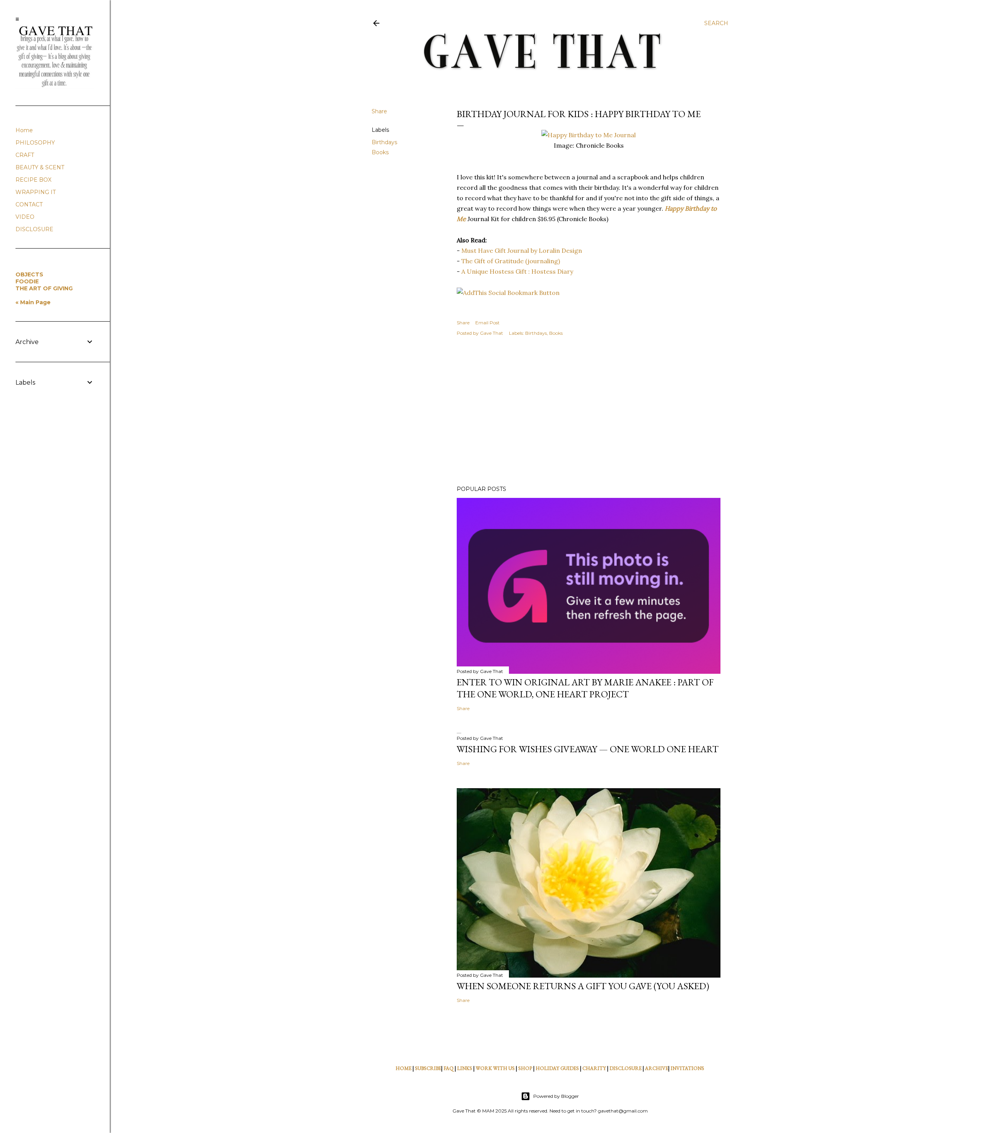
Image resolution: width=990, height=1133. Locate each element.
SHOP (525, 1068)
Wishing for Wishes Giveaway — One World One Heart (588, 749)
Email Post (487, 322)
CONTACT (29, 204)
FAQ (449, 1068)
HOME (403, 1068)
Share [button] (379, 111)
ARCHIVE (656, 1068)
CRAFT (24, 155)
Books (380, 152)
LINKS (464, 1068)
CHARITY (594, 1068)
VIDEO (24, 216)
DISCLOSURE (625, 1068)
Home (24, 130)
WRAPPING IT (35, 192)
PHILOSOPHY (35, 142)
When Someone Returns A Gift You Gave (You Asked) (583, 986)
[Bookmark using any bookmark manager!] (508, 292)
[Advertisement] (588, 412)
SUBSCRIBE (428, 1068)
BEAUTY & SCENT (39, 167)
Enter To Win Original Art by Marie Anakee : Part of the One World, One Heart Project (585, 688)
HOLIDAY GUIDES (557, 1068)
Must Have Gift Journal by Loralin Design (521, 250)
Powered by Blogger (556, 1096)
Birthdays (384, 142)
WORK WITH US (495, 1068)
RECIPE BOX (33, 179)
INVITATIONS (687, 1068)
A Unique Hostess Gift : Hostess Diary (517, 271)
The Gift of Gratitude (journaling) (510, 261)
